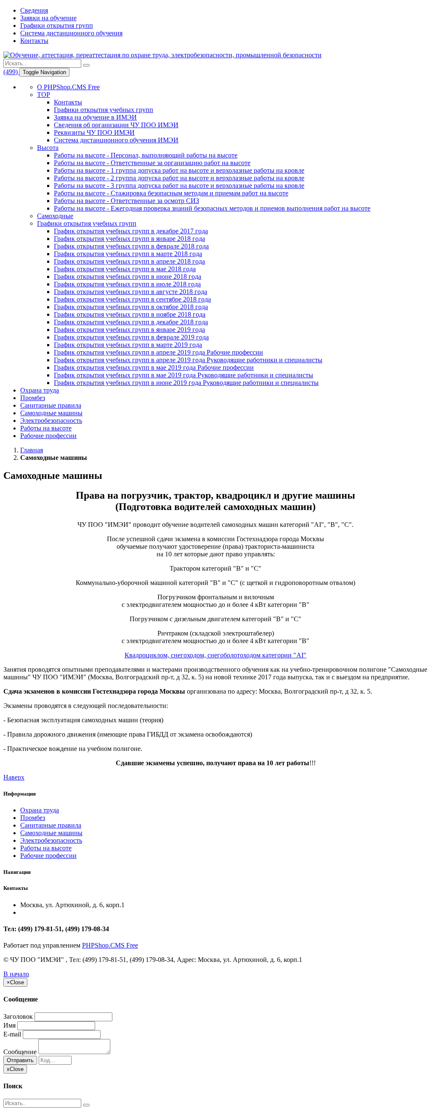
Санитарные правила (50, 405)
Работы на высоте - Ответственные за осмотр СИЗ (126, 200)
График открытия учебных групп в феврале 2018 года (131, 246)
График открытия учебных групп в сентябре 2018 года (132, 299)
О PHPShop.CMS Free (68, 87)
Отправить (20, 1060)
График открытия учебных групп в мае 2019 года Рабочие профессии (154, 367)
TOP (43, 94)
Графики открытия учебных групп (103, 109)
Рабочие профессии (48, 435)
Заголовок (18, 1016)
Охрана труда (39, 390)
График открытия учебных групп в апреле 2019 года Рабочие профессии (158, 352)
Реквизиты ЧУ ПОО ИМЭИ (94, 132)
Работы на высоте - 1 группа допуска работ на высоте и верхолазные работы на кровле (179, 170)
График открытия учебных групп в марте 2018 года (128, 253)
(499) (11, 71)
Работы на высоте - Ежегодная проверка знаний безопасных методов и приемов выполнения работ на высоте (212, 208)
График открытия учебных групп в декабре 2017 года (131, 231)
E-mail (12, 1034)
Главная (31, 450)
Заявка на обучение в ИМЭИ (95, 117)
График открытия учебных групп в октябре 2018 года (131, 306)
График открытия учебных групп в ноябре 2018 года (129, 314)
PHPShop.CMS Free (110, 945)
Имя (9, 1025)
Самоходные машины (51, 413)
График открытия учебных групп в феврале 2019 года (131, 337)
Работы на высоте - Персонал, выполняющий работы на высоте (145, 155)
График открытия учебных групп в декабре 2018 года (131, 322)
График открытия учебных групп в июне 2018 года (127, 276)
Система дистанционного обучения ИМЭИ (116, 140)
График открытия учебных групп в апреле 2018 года (129, 261)
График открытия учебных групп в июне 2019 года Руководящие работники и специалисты (186, 382)
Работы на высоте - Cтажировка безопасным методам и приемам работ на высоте (171, 193)
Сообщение (20, 1051)
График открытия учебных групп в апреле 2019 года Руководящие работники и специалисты (188, 359)
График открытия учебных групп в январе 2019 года (129, 329)
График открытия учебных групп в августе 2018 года (130, 291)
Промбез (32, 397)
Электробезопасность (51, 420)
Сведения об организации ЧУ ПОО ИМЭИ (116, 124)
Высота (48, 147)
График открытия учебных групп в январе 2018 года (129, 238)
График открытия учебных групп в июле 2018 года (127, 284)
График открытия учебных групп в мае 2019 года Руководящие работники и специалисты (183, 375)
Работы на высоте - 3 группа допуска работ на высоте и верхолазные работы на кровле (179, 185)
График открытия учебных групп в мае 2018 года (125, 268)
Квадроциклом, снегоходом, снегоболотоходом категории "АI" (215, 655)
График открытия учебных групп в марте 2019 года (128, 344)
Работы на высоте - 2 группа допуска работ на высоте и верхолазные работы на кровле (179, 178)
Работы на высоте (46, 428)
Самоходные (55, 215)
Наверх (13, 777)
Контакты (68, 102)
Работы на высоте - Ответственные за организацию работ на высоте (152, 162)
